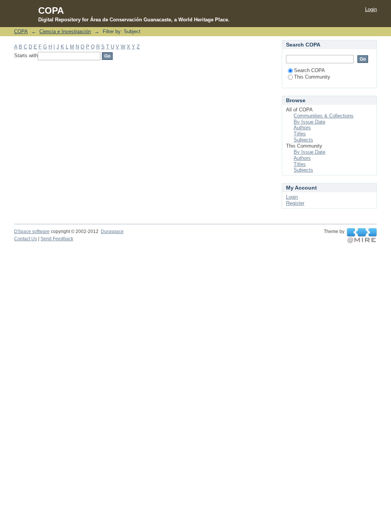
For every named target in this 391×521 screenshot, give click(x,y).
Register (295, 203)
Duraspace (112, 231)
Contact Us (25, 238)
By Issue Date (309, 122)
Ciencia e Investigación (65, 31)
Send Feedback (56, 238)
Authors (302, 127)
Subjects (303, 140)
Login (371, 9)
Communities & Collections (324, 116)
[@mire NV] (362, 235)
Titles (300, 134)
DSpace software (32, 231)
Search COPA (309, 70)
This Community (312, 77)
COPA (20, 31)
